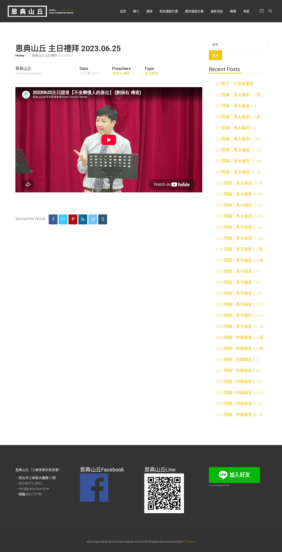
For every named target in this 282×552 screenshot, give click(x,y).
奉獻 (246, 11)
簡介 (136, 11)
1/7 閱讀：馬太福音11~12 (238, 149)
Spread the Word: (30, 218)
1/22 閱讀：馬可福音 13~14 (239, 315)
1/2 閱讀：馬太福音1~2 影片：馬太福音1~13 (238, 95)
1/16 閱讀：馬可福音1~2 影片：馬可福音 (239, 249)
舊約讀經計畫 (194, 11)
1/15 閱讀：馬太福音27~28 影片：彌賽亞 (239, 238)
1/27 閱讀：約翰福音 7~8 (237, 370)
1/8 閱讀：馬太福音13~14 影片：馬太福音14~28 (240, 161)
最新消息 (217, 11)
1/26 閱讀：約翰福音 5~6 (237, 359)
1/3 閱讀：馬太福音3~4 (235, 105)
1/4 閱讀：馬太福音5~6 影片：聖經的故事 (238, 117)
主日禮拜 (151, 73)
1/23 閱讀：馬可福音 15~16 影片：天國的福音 (239, 327)
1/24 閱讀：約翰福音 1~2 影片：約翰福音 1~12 (239, 338)
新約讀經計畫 (169, 11)
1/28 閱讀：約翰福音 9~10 (238, 381)
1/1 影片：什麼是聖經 (234, 83)
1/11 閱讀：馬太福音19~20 (239, 194)
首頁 (123, 11)
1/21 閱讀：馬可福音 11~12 (239, 304)
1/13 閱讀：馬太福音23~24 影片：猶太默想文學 (239, 216)
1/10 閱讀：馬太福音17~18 (239, 182)
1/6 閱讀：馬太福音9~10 (236, 138)
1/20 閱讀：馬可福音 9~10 (238, 293)
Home (19, 55)
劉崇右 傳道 (120, 73)
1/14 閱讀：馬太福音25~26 (239, 227)
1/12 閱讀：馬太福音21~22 (239, 205)
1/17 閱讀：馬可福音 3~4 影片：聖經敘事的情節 (239, 260)
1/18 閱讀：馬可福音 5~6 (237, 271)
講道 (149, 11)
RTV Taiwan (189, 541)
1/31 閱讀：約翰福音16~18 (239, 414)
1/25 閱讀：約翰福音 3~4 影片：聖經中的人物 (239, 349)
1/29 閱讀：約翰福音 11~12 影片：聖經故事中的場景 (239, 393)
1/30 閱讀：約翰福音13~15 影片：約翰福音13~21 (239, 404)
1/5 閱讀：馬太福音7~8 (235, 127)
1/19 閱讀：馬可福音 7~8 (237, 282)
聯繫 (233, 11)
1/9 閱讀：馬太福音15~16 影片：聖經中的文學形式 (240, 172)
